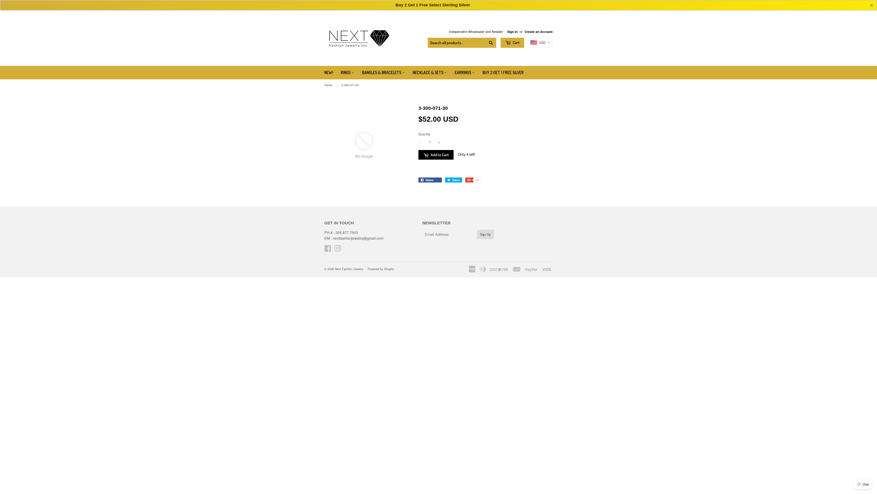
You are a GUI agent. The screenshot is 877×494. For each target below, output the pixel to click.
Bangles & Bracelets (382, 72)
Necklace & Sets (428, 72)
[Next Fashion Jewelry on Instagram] (337, 249)
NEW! (328, 72)
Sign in (512, 32)
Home (328, 85)
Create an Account (539, 32)
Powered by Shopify (381, 269)
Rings (346, 72)
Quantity (424, 134)
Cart (516, 42)
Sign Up (485, 234)
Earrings (463, 72)
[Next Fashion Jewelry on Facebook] (327, 249)
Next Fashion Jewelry (349, 269)
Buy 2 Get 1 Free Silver (503, 72)
